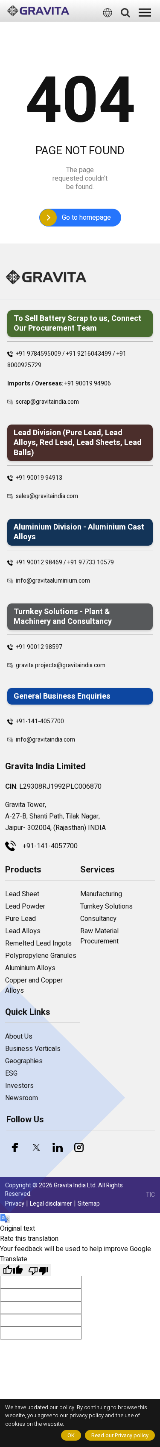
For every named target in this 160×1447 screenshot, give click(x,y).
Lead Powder (25, 906)
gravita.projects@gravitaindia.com (60, 665)
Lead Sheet (22, 894)
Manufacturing (101, 894)
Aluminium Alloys (30, 968)
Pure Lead (20, 919)
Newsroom (21, 1098)
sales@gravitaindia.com (47, 496)
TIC (150, 1195)
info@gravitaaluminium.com (53, 580)
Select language (82, 27)
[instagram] (78, 1147)
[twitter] (36, 1147)
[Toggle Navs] (145, 12)
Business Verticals (33, 1049)
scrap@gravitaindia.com (47, 401)
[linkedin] (57, 1147)
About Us (18, 1036)
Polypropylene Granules (40, 956)
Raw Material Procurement (99, 936)
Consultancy (98, 919)
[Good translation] (13, 1270)
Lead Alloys (23, 931)
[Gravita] (38, 10)
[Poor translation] (38, 1270)
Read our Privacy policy (119, 1435)
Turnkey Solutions (106, 906)
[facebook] (14, 1147)
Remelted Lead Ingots (38, 943)
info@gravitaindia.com (45, 739)
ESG (11, 1073)
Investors (19, 1086)
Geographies (24, 1061)
